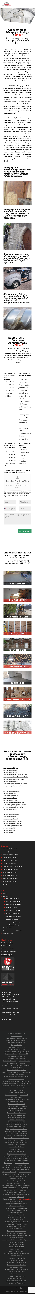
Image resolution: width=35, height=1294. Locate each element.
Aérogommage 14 (9, 832)
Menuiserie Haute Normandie (16, 1063)
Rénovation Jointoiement (13, 901)
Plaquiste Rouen (26, 1072)
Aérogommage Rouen (11, 809)
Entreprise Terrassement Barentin (16, 1124)
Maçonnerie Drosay (25, 1172)
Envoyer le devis (24, 531)
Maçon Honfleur (10, 1160)
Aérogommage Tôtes (10, 798)
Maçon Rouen (8, 1163)
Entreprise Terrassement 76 (16, 1122)
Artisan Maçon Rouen (16, 1249)
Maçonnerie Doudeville (9, 1172)
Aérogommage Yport (10, 800)
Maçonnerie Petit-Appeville (16, 1033)
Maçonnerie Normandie (23, 1185)
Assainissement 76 (16, 1256)
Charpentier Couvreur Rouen (16, 1272)
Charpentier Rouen (16, 1274)
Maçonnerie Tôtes (16, 1045)
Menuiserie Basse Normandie (16, 1058)
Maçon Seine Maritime (22, 1163)
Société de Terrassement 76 (10, 1083)
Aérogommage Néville (11, 770)
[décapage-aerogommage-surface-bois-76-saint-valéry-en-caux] (18, 205)
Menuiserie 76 (23, 1054)
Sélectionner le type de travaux (25, 375)
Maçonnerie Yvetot (11, 1054)
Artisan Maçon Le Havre (16, 1247)
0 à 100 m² (10, 452)
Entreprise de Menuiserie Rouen (16, 1108)
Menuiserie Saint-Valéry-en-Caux (16, 1070)
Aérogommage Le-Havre (11, 814)
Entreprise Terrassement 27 (16, 1120)
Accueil (5, 893)
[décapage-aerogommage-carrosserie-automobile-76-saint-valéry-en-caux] (18, 289)
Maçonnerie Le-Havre (16, 1179)
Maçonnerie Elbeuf (9, 1174)
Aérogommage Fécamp (11, 772)
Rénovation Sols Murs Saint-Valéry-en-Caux (16, 1081)
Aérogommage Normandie (12, 823)
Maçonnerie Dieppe (23, 1169)
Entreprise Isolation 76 (16, 1111)
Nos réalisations (8, 928)
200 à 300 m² (11, 458)
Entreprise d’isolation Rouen (16, 1283)
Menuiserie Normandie (24, 1065)
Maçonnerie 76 (6, 1167)
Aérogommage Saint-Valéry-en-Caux (15, 775)
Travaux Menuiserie (12, 919)
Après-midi (25, 453)
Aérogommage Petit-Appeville (13, 807)
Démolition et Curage (12, 925)
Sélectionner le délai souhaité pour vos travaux (9, 376)
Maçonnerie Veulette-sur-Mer (16, 1049)
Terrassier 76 (24, 1095)
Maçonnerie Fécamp (23, 1174)
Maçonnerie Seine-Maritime (16, 1042)
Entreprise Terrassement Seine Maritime (16, 1138)
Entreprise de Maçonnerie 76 (16, 1101)
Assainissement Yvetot (16, 1267)
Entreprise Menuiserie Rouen (16, 1115)
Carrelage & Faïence (12, 907)
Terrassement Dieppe (8, 1086)
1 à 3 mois (10, 385)
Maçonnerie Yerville (10, 1052)
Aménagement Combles (13, 916)
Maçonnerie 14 (10, 1165)
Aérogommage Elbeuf (11, 819)
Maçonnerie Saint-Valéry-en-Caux (16, 1040)
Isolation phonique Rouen (10, 1156)
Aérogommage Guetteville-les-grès (15, 779)
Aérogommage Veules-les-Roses (14, 786)
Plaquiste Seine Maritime (16, 1074)
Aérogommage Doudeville (12, 791)
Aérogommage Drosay (11, 781)
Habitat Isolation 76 (11, 1142)
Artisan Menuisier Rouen (16, 1251)
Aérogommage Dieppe (11, 768)
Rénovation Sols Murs (13, 910)
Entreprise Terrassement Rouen (16, 1135)
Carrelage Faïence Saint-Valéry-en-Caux (16, 1269)
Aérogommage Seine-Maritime (13, 826)
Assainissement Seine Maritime (16, 1265)
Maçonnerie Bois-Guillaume (22, 1167)
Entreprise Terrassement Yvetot (16, 1140)
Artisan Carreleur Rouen (16, 1242)
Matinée (24, 450)
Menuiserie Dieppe (24, 1061)
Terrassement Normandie (16, 1088)
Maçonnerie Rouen (16, 1036)
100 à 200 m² (11, 455)
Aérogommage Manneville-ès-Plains (15, 784)
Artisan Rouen (24, 1253)
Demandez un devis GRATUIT (12, 931)
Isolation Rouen (25, 1156)
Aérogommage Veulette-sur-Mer (14, 802)
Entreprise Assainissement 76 (16, 1278)
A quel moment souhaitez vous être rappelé (25, 445)
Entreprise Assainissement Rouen (16, 1281)
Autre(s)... (24, 439)
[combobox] (6, 508)
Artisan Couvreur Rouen (16, 1244)
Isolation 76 (24, 1142)
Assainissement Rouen (16, 1260)
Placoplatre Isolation (12, 913)
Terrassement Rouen (16, 1090)
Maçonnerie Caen (9, 1169)
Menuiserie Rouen (16, 1067)
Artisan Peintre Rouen (11, 1253)
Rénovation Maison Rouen (16, 1079)
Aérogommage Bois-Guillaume (13, 821)
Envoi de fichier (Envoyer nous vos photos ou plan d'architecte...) (17, 471)
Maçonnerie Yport (23, 1052)
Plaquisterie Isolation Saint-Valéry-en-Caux (16, 1076)
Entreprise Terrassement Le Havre (16, 1129)
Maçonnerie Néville (8, 1185)
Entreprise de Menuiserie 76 (16, 1104)
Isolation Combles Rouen (16, 1147)
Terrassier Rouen (16, 1097)
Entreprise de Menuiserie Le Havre (16, 1106)
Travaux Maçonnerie (12, 898)
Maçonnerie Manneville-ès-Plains (16, 1183)
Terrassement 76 (26, 1083)
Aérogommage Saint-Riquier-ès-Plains (16, 777)
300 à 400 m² (11, 461)
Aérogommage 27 (9, 830)
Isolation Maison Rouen (16, 1151)
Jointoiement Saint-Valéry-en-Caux (16, 1158)
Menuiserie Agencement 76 (16, 1056)
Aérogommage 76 (9, 828)
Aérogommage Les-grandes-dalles (15, 805)
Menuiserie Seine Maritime (10, 1072)
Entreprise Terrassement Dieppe (16, 1126)
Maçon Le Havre (23, 1160)
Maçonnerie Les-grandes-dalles (16, 1181)
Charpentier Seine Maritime (16, 1276)
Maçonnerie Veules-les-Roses (16, 1047)
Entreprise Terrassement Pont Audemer (16, 1133)
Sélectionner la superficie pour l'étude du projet (10, 446)
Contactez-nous (8, 934)
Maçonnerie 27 (22, 1165)
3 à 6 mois (10, 388)
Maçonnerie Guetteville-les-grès (16, 1176)
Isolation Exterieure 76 (16, 1149)
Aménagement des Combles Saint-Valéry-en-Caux (16, 1240)
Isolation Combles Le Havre (16, 1145)
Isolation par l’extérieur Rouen (16, 1154)
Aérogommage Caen (10, 817)
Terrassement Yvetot (11, 1095)
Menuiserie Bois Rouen (9, 1061)
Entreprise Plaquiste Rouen (16, 1117)
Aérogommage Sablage (13, 922)
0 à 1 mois (10, 382)
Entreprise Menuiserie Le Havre (16, 1113)
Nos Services (7, 896)
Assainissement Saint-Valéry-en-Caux (16, 1263)
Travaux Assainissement (13, 904)
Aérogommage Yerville (11, 796)
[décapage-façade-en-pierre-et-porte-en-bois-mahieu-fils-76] (18, 249)
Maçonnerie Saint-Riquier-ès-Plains (16, 1038)
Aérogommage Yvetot (10, 793)
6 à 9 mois (10, 391)
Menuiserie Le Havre (8, 1065)
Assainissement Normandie (16, 1258)
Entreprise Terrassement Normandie (16, 1131)
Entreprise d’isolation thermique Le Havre (16, 1099)
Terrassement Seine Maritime (16, 1092)
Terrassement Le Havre (24, 1086)
